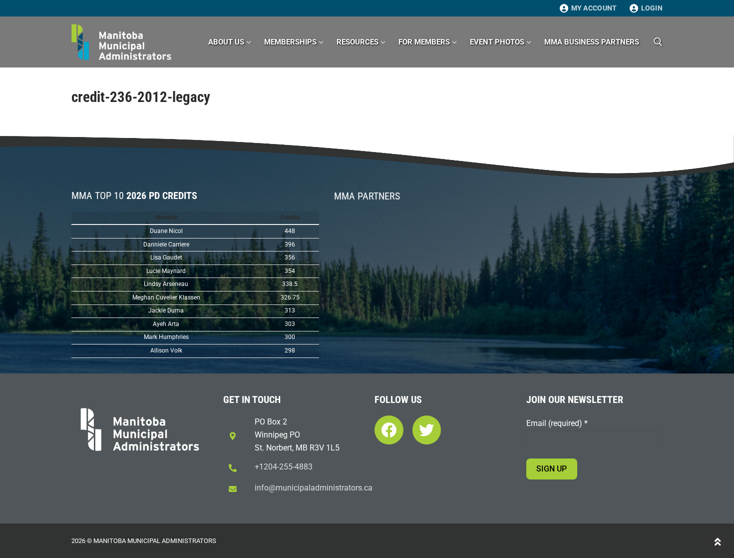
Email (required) (557, 423)
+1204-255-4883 (284, 467)
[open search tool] (658, 42)
